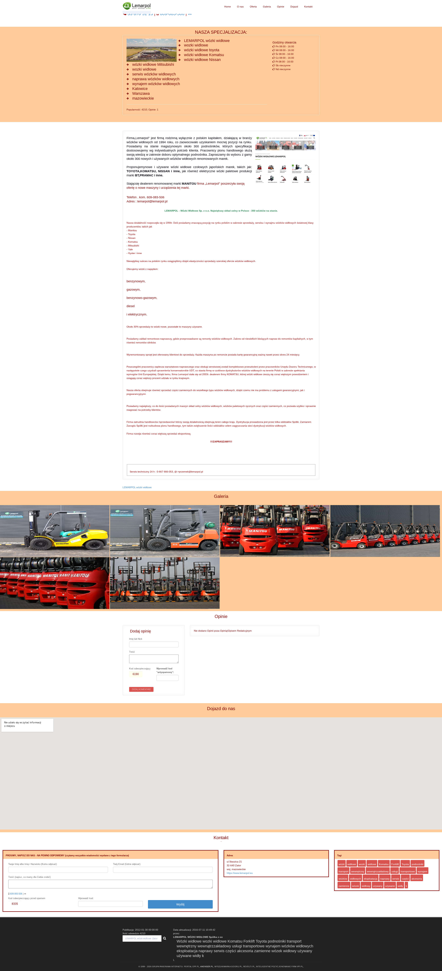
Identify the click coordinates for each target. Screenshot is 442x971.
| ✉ (18, 893)
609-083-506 (16, 893)
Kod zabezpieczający (140, 668)
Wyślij (180, 904)
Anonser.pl (206, 966)
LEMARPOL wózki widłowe (137, 487)
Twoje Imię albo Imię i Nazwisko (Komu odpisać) (32, 864)
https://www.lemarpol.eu (240, 873)
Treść (132, 652)
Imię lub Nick (135, 639)
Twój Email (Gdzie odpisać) (126, 864)
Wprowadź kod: (86, 898)
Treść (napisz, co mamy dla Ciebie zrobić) (29, 877)
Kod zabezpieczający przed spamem (26, 898)
